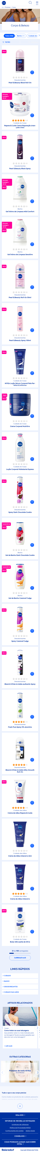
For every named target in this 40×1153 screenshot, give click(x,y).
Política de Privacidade (20, 1128)
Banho (6, 981)
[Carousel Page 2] (18, 1005)
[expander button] (20, 1106)
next (37, 1027)
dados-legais (30, 1131)
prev (2, 1027)
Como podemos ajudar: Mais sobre (20, 1143)
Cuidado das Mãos (11, 992)
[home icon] (2, 7)
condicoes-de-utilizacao (20, 1124)
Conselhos (19, 1136)
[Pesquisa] (30, 3)
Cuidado (7, 976)
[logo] (4, 3)
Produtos (8, 7)
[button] (32, 72)
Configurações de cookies (14, 1131)
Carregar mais (20, 958)
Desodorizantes (11, 987)
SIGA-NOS (20, 1115)
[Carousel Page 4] (21, 1005)
